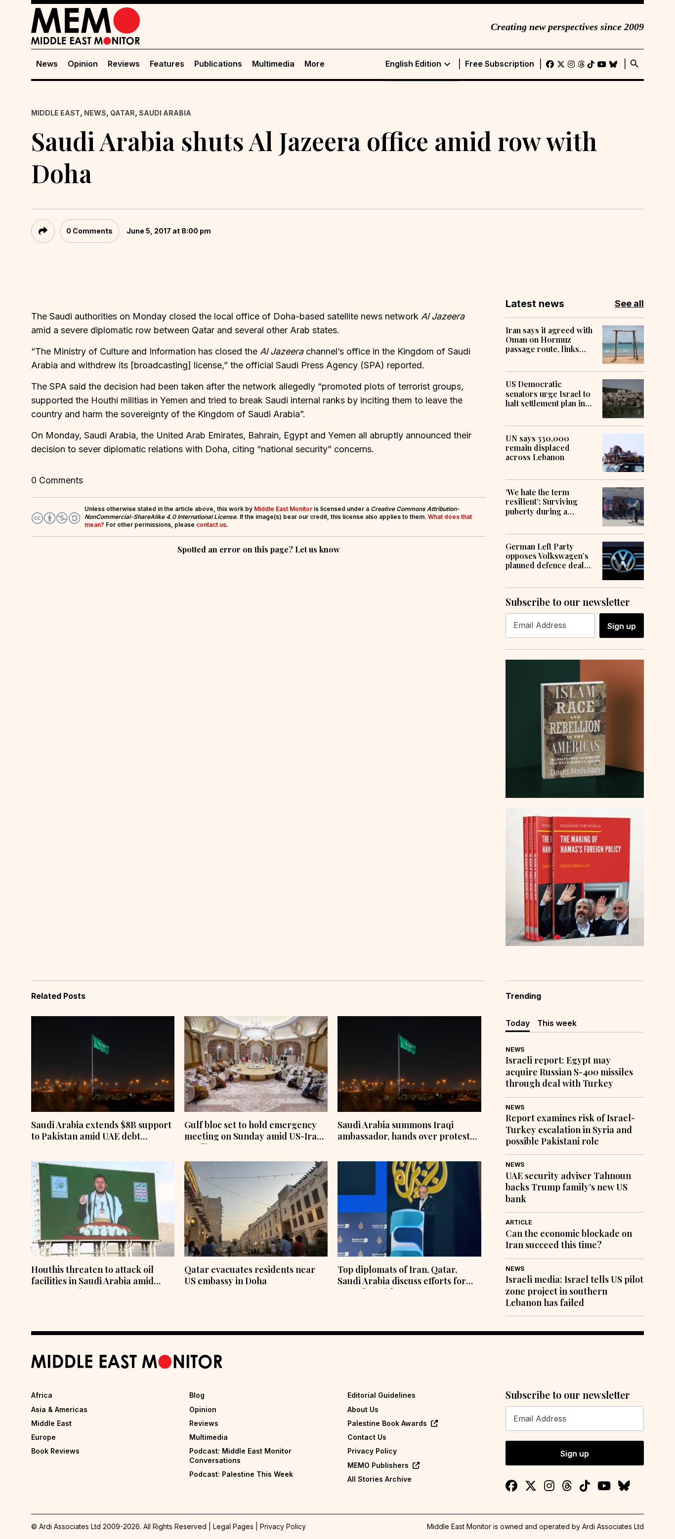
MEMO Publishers (378, 1465)
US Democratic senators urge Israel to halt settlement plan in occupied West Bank (548, 393)
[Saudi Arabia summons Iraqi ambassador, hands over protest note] (409, 1064)
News (47, 64)
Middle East (55, 113)
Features (167, 64)
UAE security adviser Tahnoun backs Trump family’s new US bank (568, 1187)
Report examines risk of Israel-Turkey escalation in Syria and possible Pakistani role (570, 1129)
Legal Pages (233, 1526)
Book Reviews (55, 1451)
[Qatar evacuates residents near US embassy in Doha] (256, 1209)
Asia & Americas (59, 1409)
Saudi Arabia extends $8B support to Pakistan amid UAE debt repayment (101, 1131)
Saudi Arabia (165, 113)
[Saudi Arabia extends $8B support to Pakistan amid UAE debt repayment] (102, 1064)
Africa (41, 1395)
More (314, 64)
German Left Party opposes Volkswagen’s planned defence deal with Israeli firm (547, 556)
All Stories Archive (379, 1479)
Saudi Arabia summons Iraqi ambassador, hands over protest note (404, 1131)
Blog (197, 1395)
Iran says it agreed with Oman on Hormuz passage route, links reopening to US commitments (549, 339)
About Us (363, 1409)
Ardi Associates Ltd (613, 1526)
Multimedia (273, 64)
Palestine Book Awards (387, 1423)
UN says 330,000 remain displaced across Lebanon (538, 448)
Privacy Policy (372, 1451)
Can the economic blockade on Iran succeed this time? (569, 1239)
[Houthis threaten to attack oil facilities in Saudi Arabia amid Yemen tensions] (102, 1209)
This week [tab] (557, 1023)
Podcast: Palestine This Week (241, 1474)
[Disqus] (258, 692)
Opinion (83, 64)
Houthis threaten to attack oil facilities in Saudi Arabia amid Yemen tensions (92, 1276)
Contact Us (366, 1437)
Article (519, 1222)
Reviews (124, 64)
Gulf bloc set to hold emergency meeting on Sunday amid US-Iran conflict (253, 1131)
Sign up (621, 626)
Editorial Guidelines (381, 1395)
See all (629, 303)
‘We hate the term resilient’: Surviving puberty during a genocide (542, 501)
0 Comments (89, 231)
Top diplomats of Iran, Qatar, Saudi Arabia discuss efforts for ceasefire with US (402, 1276)
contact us (211, 524)
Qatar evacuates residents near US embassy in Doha (249, 1275)
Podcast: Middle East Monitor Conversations (240, 1455)
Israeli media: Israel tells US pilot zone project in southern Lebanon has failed (574, 1291)
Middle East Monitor (283, 509)
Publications (218, 64)
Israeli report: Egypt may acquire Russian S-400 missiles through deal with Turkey (569, 1072)
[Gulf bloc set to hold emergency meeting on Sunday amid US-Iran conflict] (256, 1064)
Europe (43, 1437)
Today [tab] (518, 1023)
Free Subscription (499, 64)
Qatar (122, 113)
